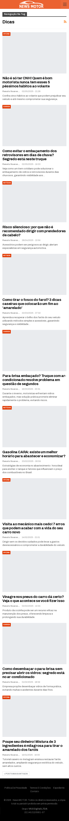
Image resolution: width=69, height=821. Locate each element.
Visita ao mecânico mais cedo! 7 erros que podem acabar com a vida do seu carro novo (33, 528)
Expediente (59, 788)
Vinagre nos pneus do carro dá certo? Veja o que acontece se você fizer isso (33, 599)
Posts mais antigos (16, 774)
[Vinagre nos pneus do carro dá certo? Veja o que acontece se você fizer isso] (34, 571)
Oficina (6, 34)
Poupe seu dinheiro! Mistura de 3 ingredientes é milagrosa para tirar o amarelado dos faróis (32, 746)
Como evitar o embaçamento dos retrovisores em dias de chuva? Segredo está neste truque (29, 155)
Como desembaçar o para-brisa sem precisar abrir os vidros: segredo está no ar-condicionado (33, 673)
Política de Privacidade (15, 788)
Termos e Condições (40, 788)
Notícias (7, 183)
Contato (34, 791)
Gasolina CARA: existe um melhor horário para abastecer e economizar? (33, 454)
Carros (6, 106)
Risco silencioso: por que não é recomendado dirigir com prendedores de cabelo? (34, 231)
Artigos (6, 255)
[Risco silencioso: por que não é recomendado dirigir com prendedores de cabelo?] (34, 201)
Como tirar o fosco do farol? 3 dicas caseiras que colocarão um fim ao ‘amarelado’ (31, 304)
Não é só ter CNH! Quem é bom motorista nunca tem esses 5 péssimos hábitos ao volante (27, 82)
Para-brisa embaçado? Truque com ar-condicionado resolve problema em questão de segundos (34, 380)
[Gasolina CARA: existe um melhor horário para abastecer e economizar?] (34, 426)
